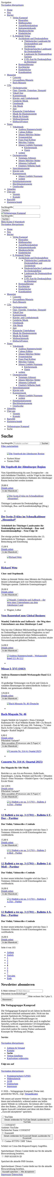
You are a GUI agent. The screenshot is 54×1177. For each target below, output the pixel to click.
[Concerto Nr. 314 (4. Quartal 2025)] (24, 751)
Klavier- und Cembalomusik (25, 98)
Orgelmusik (18, 103)
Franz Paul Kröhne (27, 140)
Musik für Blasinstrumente (25, 114)
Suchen (5, 210)
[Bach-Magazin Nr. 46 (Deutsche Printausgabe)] (23, 703)
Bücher (10, 15)
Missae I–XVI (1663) (13, 668)
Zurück (10, 955)
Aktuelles (11, 189)
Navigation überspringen (12, 5)
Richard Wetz (9, 567)
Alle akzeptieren (27, 1172)
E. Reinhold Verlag (21, 36)
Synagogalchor (25, 137)
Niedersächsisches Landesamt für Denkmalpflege (37, 50)
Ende (9, 978)
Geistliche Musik (20, 101)
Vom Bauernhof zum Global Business (23, 615)
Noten (10, 124)
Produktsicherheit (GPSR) (19, 1076)
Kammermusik (19, 95)
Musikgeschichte (26, 30)
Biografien (23, 20)
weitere (21, 153)
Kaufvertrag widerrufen (17, 1058)
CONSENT (10, 1125)
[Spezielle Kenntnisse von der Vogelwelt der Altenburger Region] (25, 453)
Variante (10, 740)
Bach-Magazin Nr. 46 (13, 714)
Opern (27, 150)
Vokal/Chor (18, 93)
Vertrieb (16, 194)
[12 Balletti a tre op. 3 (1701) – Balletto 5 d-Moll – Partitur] (27, 853)
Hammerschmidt (14, 202)
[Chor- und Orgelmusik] (14, 557)
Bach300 (11, 199)
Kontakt (16, 197)
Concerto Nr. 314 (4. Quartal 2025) (21, 761)
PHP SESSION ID (13, 1156)
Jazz (15, 108)
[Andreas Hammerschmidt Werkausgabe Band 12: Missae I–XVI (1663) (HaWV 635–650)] (27, 658)
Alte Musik (18, 106)
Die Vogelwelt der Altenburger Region (23, 466)
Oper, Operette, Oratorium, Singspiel (29, 90)
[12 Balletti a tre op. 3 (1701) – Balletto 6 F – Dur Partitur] (27, 804)
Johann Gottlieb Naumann (30, 145)
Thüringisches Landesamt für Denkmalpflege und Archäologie (37, 43)
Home (10, 10)
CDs (9, 85)
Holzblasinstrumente (22, 181)
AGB (9, 1081)
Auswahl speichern (10, 1172)
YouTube (8, 1117)
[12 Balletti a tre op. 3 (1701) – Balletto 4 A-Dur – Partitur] (27, 901)
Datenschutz (12, 1083)
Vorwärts (11, 976)
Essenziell (9, 1133)
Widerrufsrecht (13, 1078)
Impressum (12, 1086)
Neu (9, 12)
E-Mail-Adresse (8, 991)
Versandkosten (31, 1094)
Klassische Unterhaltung (24, 111)
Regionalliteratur (26, 64)
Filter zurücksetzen (9, 446)
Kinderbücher (24, 33)
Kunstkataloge (25, 72)
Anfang (10, 952)
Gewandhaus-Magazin (23, 80)
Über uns (11, 191)
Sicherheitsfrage (14, 993)
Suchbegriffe (7, 207)
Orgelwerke (18, 186)
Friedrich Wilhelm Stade (29, 166)
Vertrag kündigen (15, 1055)
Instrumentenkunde (27, 28)
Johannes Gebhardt (27, 163)
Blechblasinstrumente (22, 184)
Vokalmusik (18, 127)
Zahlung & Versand (16, 1048)
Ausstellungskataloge (28, 25)
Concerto (17, 77)
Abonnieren (7, 999)
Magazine (11, 75)
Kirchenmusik (30, 147)
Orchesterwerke (20, 88)
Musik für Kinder (21, 116)
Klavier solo (18, 171)
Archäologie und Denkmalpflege (33, 38)
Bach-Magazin (19, 82)
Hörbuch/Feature (20, 121)
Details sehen (7, 488)
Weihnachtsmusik (21, 119)
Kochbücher (24, 67)
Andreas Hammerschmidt (30, 129)
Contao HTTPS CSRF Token (18, 1141)
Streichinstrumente (21, 168)
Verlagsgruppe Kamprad (18, 426)
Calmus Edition (25, 132)
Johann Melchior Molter (29, 134)
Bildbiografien (25, 23)
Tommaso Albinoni (27, 158)
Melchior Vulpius (26, 142)
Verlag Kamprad (20, 17)
